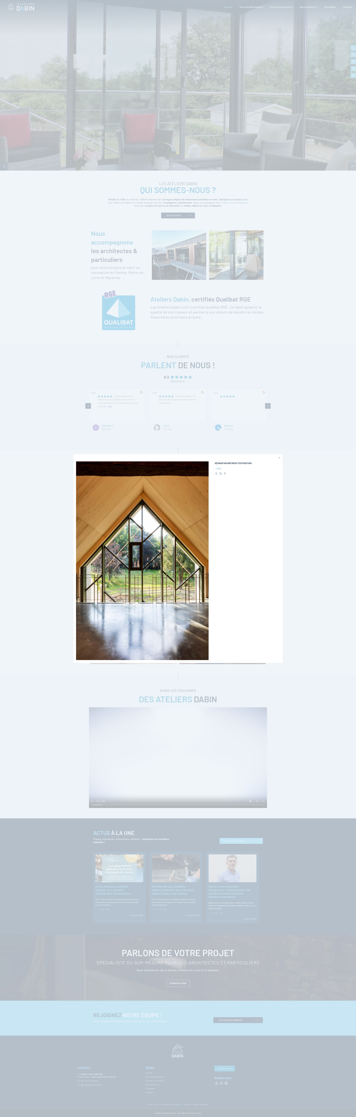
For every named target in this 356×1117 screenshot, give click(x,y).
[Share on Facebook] (216, 473)
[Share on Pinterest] (225, 473)
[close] (279, 458)
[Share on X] (220, 473)
